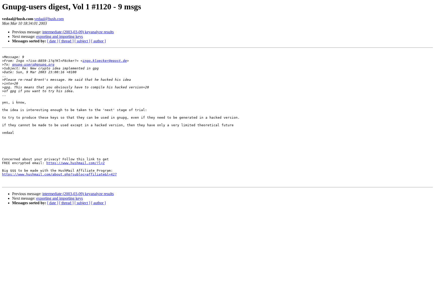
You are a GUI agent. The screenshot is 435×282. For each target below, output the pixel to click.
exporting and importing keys (59, 36)
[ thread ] (66, 41)
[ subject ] (82, 41)
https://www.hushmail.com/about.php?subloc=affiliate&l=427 (59, 174)
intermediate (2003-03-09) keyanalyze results (78, 32)
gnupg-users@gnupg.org (33, 64)
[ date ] (52, 41)
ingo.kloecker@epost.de (105, 61)
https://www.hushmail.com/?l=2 (75, 163)
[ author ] (98, 41)
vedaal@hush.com (49, 19)
